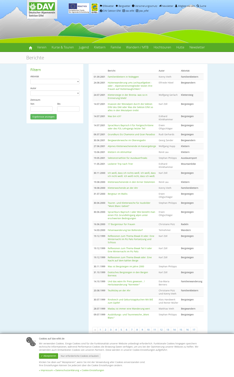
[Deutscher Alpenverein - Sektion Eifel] (30, 47)
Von (32, 103)
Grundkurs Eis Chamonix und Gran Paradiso (131, 134)
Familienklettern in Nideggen (123, 76)
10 (148, 329)
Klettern (100, 47)
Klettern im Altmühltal (119, 152)
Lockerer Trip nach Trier (120, 163)
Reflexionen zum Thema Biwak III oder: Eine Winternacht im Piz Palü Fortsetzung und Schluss (131, 239)
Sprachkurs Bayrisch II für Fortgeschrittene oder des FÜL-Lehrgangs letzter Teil (130, 127)
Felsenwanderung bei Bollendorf (125, 230)
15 (181, 329)
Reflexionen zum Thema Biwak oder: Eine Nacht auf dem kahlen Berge (130, 259)
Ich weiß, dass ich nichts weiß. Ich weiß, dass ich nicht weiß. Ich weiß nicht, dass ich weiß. (132, 174)
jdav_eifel (143, 10)
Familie (116, 47)
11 (154, 329)
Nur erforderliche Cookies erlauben (80, 355)
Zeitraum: (35, 99)
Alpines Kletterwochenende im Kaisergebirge (132, 146)
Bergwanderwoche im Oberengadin (127, 140)
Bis (58, 103)
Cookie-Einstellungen (93, 370)
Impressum (47, 370)
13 (168, 329)
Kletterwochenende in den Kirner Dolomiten (131, 181)
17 (194, 329)
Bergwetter (124, 5)
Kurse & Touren (63, 47)
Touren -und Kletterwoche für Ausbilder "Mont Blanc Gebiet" (129, 204)
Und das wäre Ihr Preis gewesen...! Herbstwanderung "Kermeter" (126, 283)
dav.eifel (129, 10)
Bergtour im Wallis (118, 193)
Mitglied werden (186, 5)
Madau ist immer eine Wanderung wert (129, 308)
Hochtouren (162, 47)
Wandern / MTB (137, 47)
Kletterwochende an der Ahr (123, 187)
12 (161, 329)
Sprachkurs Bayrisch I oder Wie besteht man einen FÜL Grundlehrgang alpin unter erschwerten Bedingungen (131, 215)
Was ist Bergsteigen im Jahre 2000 (126, 266)
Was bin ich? (114, 116)
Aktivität (34, 76)
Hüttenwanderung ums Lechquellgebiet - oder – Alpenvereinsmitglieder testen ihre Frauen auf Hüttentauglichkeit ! (130, 85)
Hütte (180, 47)
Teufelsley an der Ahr (119, 290)
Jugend (84, 47)
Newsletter (167, 5)
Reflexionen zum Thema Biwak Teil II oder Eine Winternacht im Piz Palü (130, 250)
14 (174, 329)
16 (187, 329)
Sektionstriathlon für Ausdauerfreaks (127, 157)
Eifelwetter (108, 5)
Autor (33, 88)
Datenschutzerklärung (67, 370)
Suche (202, 5)
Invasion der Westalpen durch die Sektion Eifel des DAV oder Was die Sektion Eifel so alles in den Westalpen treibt (130, 107)
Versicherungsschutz (145, 5)
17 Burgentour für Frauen (121, 224)
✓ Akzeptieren (48, 355)
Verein (41, 47)
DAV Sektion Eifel (111, 10)
